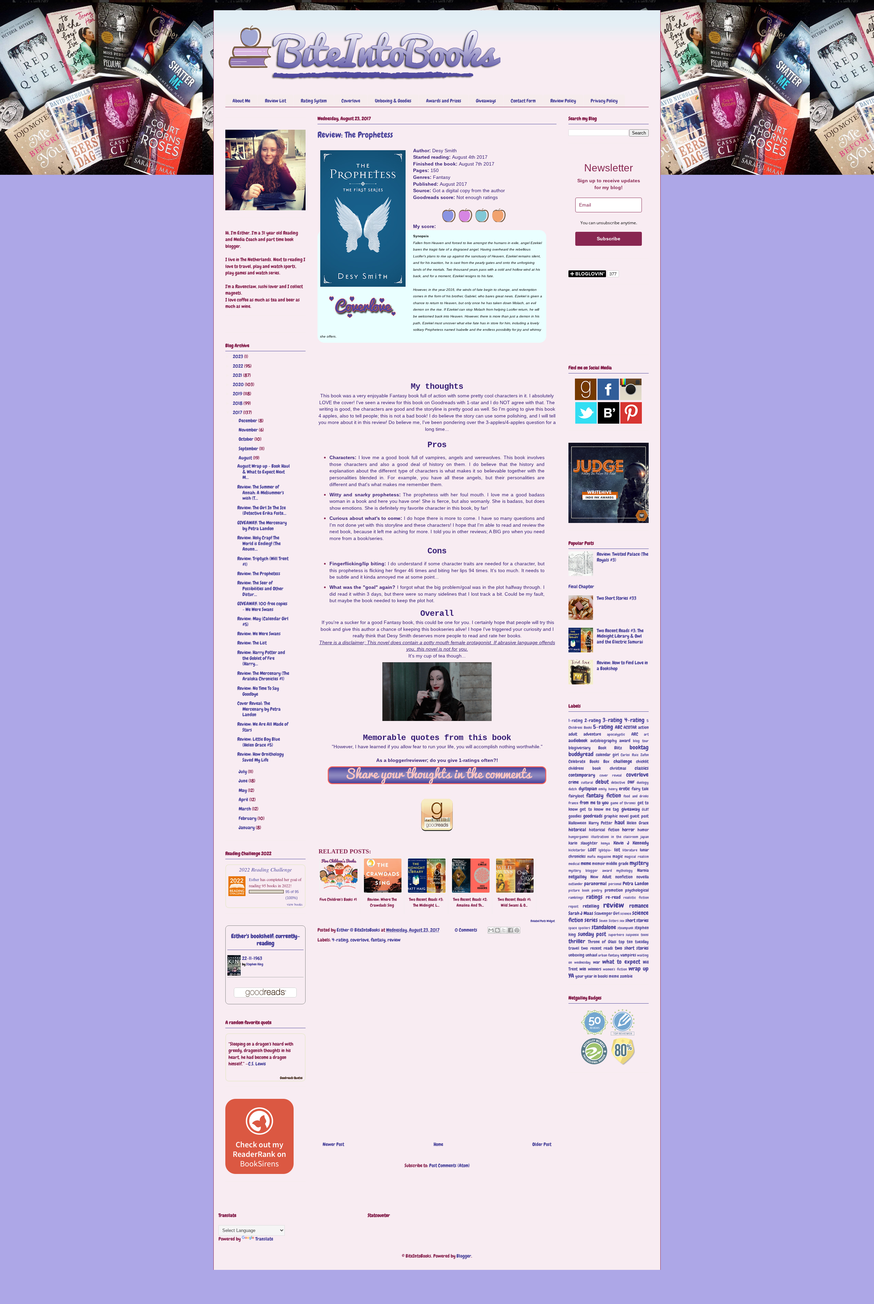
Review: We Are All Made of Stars (262, 727)
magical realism (636, 856)
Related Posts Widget (543, 921)
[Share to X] (504, 930)
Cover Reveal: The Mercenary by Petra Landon (259, 709)
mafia (591, 856)
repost (573, 906)
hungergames (578, 836)
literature (629, 850)
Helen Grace (638, 823)
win (582, 969)
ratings (594, 897)
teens (645, 934)
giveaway (630, 809)
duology (643, 782)
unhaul (591, 955)
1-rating (575, 720)
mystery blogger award (590, 870)
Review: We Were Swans (259, 633)
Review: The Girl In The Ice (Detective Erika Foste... (261, 510)
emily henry (608, 788)
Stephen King (254, 964)
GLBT (645, 809)
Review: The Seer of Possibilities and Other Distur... (260, 588)
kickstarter (577, 850)
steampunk (625, 927)
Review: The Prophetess (258, 573)
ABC (618, 727)
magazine (604, 856)
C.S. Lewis (257, 1064)
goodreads (593, 816)
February (248, 818)
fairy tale (640, 789)
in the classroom (624, 836)
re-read (613, 897)
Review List (275, 101)
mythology (624, 870)
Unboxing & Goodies (393, 101)
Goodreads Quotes (291, 1078)
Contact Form (523, 101)
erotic (624, 788)
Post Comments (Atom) (449, 1165)
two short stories (632, 948)
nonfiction (624, 877)
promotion (614, 890)
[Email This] (491, 930)
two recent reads (597, 948)
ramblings (575, 897)
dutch (572, 788)
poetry (597, 890)
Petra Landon (636, 883)
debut (602, 781)
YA (571, 975)
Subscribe (608, 238)
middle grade (617, 863)
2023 (238, 356)
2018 (238, 403)
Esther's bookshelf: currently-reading (265, 940)
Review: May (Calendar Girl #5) (262, 621)
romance (639, 905)
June (244, 781)
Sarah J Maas (580, 913)
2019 (238, 394)
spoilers (584, 927)
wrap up (639, 968)
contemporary (581, 775)
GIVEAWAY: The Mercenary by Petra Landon (262, 525)
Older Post (541, 1144)
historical (577, 829)
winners (594, 969)
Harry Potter (600, 823)
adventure (592, 734)
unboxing (576, 955)
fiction (613, 795)
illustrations (600, 836)
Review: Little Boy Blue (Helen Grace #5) (258, 742)
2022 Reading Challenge (265, 869)
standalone (604, 927)
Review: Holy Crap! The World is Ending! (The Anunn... (259, 543)
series (591, 920)
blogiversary (579, 748)
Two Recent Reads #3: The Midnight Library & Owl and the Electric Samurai (620, 636)
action (643, 727)
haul (619, 822)
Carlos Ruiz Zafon (635, 754)
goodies (574, 816)
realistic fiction (636, 897)
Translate (264, 1239)
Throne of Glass (602, 942)
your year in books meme (597, 976)
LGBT (592, 850)
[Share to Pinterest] (516, 930)
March (245, 809)
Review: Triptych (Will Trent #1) (262, 561)
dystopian (588, 788)
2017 (238, 412)
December (248, 420)
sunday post (592, 934)
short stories (637, 920)
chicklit (642, 761)
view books (294, 904)
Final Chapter (581, 586)
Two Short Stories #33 (616, 598)
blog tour (641, 740)
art (646, 734)
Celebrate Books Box (588, 761)
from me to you (594, 802)
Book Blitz (610, 748)
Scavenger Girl (606, 913)
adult (572, 734)
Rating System (314, 101)
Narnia (643, 870)
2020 (239, 384)
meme (586, 863)
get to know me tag (599, 809)
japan (644, 836)
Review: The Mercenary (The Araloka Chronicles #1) (263, 676)
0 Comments (466, 930)
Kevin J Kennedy (631, 843)
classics (642, 768)
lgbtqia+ (604, 850)
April (244, 799)
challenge (623, 761)
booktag (639, 747)
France (573, 802)
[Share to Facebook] (510, 930)
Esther (254, 879)
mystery (639, 863)
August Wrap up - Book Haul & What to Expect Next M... (263, 472)
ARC (634, 734)
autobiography (603, 740)
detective (618, 782)
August (246, 458)
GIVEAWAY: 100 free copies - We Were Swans (262, 606)
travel (573, 948)
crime (573, 782)
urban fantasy (608, 955)
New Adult (600, 877)
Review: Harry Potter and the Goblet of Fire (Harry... (261, 658)
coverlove (359, 940)
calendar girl (607, 754)
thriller (576, 941)
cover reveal (611, 775)
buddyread (580, 754)
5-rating (603, 727)
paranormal (595, 883)
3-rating (612, 720)
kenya (605, 843)
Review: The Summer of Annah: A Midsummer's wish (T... (260, 492)
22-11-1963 (252, 958)
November (249, 430)
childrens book (584, 768)
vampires (628, 955)
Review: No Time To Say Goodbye (258, 691)
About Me (241, 101)
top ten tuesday (634, 942)
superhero (616, 934)
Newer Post (333, 1144)
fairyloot (576, 796)
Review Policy (563, 101)
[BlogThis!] (497, 930)
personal (614, 883)
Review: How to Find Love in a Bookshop (622, 665)
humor (643, 830)
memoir (598, 863)
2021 (238, 375)
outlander (575, 883)
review (393, 940)
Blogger (463, 1256)
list (617, 850)
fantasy (378, 940)
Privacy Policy (604, 101)
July (243, 771)
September (249, 448)
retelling (591, 906)
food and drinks (636, 796)
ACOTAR (630, 727)
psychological (637, 890)
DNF (631, 782)
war (596, 962)
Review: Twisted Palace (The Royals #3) (622, 557)
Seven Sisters (608, 920)
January (247, 827)
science (625, 913)
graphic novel (616, 816)
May (243, 790)
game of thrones (623, 802)
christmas (618, 768)
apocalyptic (616, 734)
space (572, 927)
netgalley (577, 877)
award (624, 740)
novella (642, 877)
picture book (578, 890)
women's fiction (615, 969)
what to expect (621, 961)
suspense (632, 934)
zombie (626, 976)
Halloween (577, 823)
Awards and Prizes (443, 101)
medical (574, 863)
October (246, 439)
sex (622, 920)
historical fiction (604, 830)
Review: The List (252, 643)
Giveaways (486, 101)
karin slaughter (582, 843)
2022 (238, 366)
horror (628, 829)
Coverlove (350, 101)
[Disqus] (437, 1038)
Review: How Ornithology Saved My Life (260, 757)
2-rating (592, 720)
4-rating (340, 940)
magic (617, 856)
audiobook (578, 740)
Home (438, 1144)
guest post (639, 816)
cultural (587, 782)
